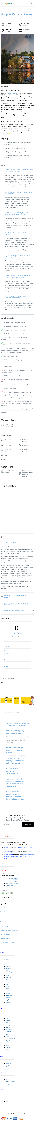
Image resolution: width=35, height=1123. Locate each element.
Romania (8, 984)
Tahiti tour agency (5, 938)
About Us (2, 907)
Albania (8, 991)
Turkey (7, 1000)
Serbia (7, 986)
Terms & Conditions (5, 934)
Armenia (8, 1002)
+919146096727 (13, 880)
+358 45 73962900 (14, 881)
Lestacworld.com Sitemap (7, 942)
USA (7, 1096)
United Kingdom (10, 972)
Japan (7, 1015)
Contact (6, 920)
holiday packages (12, 93)
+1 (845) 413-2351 (13, 878)
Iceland (7, 964)
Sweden (7, 961)
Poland (7, 970)
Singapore (8, 1043)
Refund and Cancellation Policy (9, 930)
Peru (7, 1101)
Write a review (6, 683)
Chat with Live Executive (12, 885)
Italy (7, 979)
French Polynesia (10, 1081)
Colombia (8, 1099)
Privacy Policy (4, 926)
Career (2, 922)
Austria (7, 982)
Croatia (7, 981)
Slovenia (8, 997)
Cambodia (8, 1016)
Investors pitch (4, 911)
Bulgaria (8, 993)
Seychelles (8, 1063)
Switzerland (8, 968)
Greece (7, 990)
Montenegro (9, 995)
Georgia (8, 999)
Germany (8, 973)
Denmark (8, 966)
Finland (7, 959)
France (7, 975)
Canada (7, 1098)
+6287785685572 (15, 883)
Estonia (7, 988)
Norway (7, 963)
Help (1, 916)
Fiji (6, 1079)
